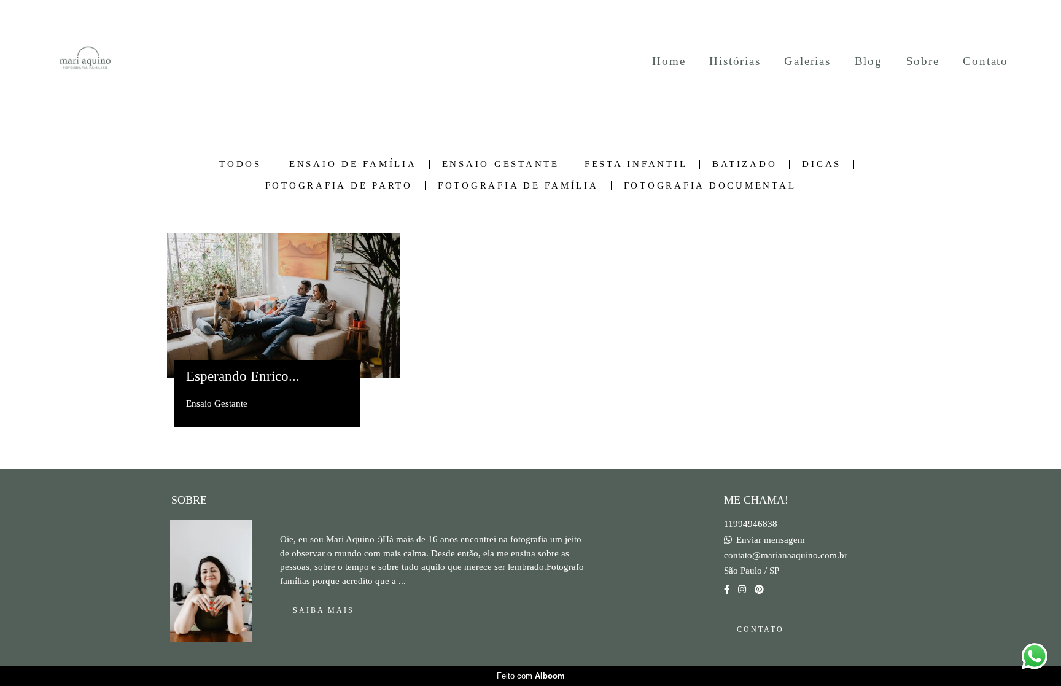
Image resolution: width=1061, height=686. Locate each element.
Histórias (734, 61)
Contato (985, 61)
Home (668, 61)
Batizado (744, 164)
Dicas (821, 164)
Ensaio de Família (353, 164)
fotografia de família (518, 185)
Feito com (531, 675)
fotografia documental (710, 185)
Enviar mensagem (770, 540)
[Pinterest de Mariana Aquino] (759, 589)
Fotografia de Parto (339, 185)
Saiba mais (323, 610)
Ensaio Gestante (500, 164)
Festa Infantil (636, 164)
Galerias (807, 61)
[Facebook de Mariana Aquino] (726, 589)
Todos (240, 164)
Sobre (922, 61)
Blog (868, 61)
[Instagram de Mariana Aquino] (742, 589)
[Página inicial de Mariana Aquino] (85, 61)
